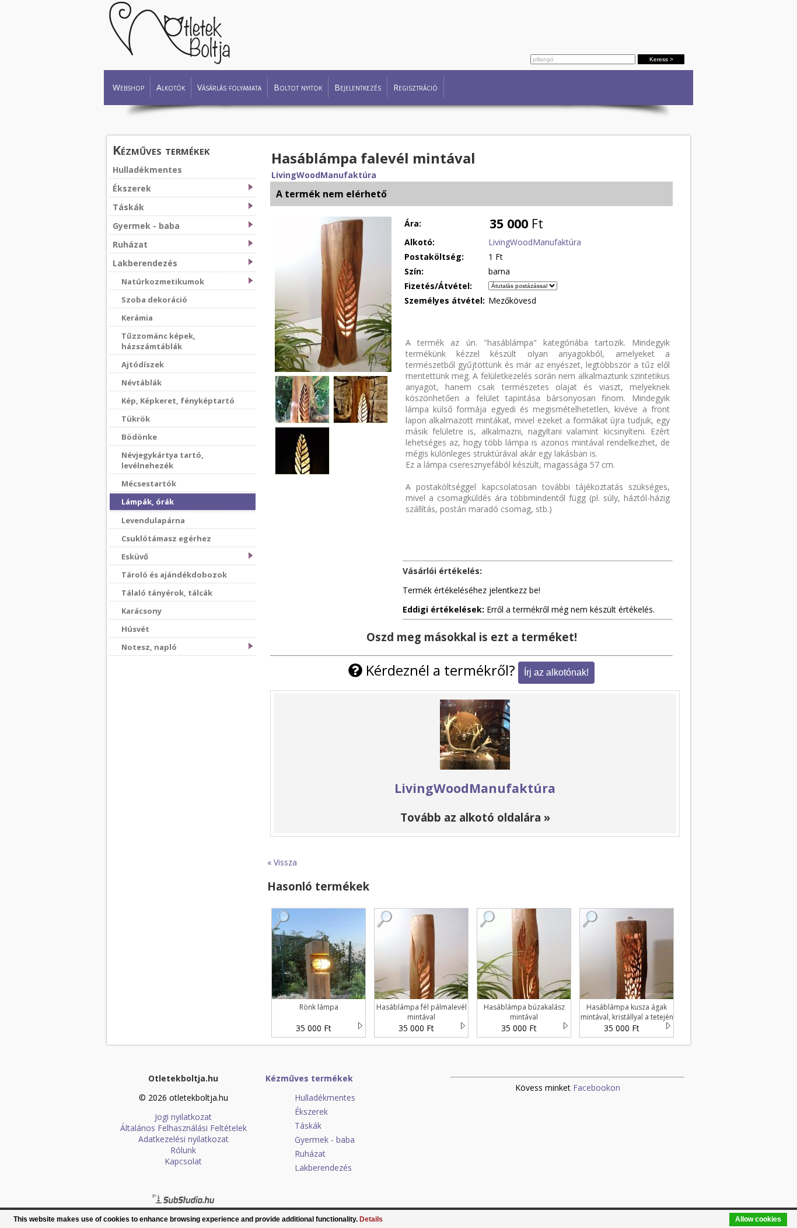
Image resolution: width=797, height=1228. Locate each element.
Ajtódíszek (142, 364)
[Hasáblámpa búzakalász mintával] (488, 924)
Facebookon (596, 1087)
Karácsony (141, 611)
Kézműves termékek (161, 149)
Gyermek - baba (146, 225)
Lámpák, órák (147, 501)
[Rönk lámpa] (282, 924)
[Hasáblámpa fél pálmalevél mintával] (385, 924)
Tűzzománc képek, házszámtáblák (158, 341)
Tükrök (135, 418)
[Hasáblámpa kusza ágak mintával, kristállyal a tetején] (590, 924)
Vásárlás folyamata (229, 87)
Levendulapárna (153, 520)
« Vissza (282, 862)
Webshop (128, 87)
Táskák (128, 207)
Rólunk (183, 1150)
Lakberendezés (145, 263)
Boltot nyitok (298, 87)
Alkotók (170, 87)
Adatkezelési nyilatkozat (183, 1138)
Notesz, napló (149, 647)
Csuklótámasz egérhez (166, 538)
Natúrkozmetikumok (162, 281)
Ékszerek (132, 188)
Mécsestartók (148, 483)
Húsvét (135, 629)
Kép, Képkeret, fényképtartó (178, 400)
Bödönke (139, 437)
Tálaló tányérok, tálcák (166, 592)
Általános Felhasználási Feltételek (183, 1127)
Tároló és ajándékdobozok (174, 574)
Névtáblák (141, 382)
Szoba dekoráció (154, 299)
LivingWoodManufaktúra (323, 174)
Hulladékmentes (147, 169)
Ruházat (130, 244)
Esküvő (134, 556)
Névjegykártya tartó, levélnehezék (162, 460)
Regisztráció (415, 87)
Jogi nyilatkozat (183, 1116)
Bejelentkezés (357, 87)
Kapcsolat (183, 1161)
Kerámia (137, 317)
